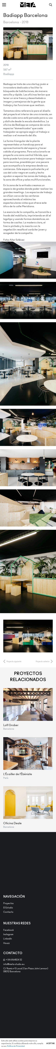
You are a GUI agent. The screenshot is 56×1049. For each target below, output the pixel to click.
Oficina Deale (12, 823)
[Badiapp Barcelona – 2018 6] (28, 571)
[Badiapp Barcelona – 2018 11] (28, 508)
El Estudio (8, 908)
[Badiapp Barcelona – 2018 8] (28, 300)
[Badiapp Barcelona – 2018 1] (28, 636)
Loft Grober (10, 725)
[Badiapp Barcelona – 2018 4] (28, 427)
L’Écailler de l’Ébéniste (17, 774)
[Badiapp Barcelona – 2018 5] (28, 467)
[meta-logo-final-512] (28, 4)
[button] (4, 5)
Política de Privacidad (16, 1046)
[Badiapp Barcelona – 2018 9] (28, 260)
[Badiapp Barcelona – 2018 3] (28, 364)
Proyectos (8, 903)
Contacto (8, 912)
